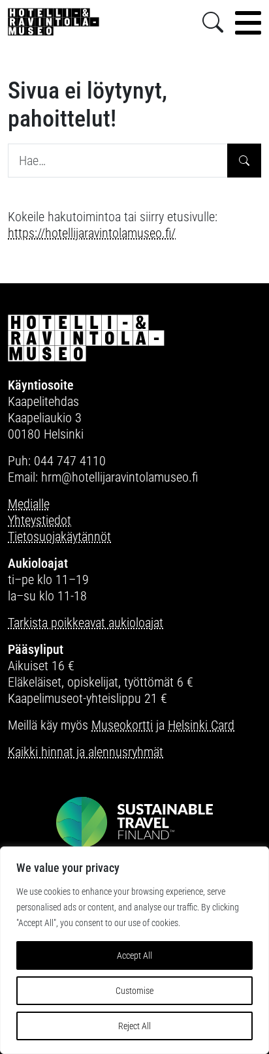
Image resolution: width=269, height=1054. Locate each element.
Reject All (134, 1026)
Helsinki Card (201, 725)
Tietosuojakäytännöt (59, 536)
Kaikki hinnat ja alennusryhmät (85, 752)
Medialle (29, 504)
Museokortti (122, 725)
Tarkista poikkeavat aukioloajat (85, 622)
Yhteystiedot (39, 520)
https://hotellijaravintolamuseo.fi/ (92, 233)
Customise (134, 990)
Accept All (134, 955)
